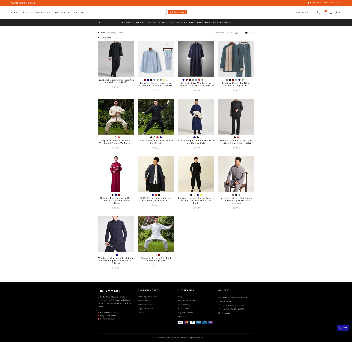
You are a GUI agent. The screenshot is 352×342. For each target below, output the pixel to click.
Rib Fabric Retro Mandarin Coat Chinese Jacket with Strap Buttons (196, 84)
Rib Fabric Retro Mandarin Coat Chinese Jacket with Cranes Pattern (115, 200)
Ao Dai (139, 22)
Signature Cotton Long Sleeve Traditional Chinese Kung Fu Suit (156, 84)
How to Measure (145, 304)
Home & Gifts (62, 12)
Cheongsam (127, 22)
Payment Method (145, 308)
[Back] (101, 23)
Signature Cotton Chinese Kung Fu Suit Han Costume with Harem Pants (196, 200)
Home (16, 12)
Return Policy (144, 300)
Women (28, 12)
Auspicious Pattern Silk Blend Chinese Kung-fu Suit (156, 259)
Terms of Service (185, 308)
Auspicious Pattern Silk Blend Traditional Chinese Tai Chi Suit (115, 141)
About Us (182, 316)
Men (40, 12)
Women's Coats (166, 22)
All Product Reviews (186, 300)
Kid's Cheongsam (222, 22)
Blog (180, 296)
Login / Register (302, 12)
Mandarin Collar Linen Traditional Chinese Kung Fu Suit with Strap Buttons (115, 260)
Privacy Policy (184, 304)
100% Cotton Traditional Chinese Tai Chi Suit (156, 141)
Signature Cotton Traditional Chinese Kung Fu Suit (236, 84)
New (75, 12)
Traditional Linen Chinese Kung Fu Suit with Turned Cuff (116, 81)
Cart (326, 3)
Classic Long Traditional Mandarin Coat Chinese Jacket (196, 141)
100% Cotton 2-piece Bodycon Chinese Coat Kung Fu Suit (155, 199)
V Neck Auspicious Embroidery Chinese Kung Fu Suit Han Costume (236, 200)
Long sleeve (105, 37)
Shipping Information (147, 296)
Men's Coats (203, 22)
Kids (49, 12)
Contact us (336, 3)
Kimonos (150, 22)
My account (315, 3)
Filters (248, 32)
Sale (83, 12)
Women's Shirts (185, 22)
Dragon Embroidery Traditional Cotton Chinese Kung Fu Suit (236, 141)
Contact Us (143, 312)
